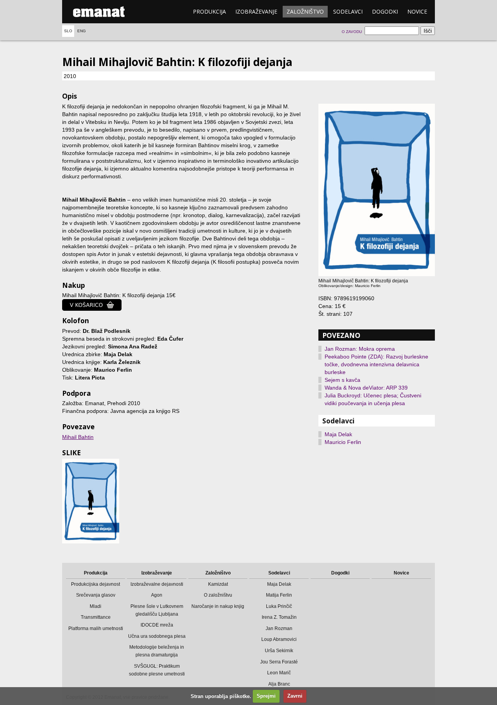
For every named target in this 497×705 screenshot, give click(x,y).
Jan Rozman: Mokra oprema (360, 349)
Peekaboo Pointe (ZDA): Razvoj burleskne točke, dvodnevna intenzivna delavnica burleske (376, 364)
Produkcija (209, 11)
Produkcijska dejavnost (95, 584)
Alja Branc (279, 684)
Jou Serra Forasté (279, 662)
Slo (68, 31)
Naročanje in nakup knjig (217, 606)
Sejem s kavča (342, 380)
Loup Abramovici (279, 639)
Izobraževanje (256, 11)
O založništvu (218, 595)
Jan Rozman (279, 628)
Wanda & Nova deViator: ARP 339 (366, 388)
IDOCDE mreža (157, 625)
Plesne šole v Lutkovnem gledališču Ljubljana (156, 610)
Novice (417, 11)
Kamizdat (218, 584)
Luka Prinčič (279, 606)
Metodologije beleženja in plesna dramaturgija (156, 651)
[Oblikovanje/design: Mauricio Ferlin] (90, 501)
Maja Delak (338, 434)
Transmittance (96, 617)
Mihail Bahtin (78, 437)
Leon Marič (279, 672)
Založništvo (305, 11)
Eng (81, 31)
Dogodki (385, 11)
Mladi (95, 606)
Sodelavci (348, 11)
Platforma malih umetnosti (95, 628)
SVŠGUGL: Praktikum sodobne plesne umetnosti (157, 670)
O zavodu (352, 32)
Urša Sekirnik (279, 650)
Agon (156, 595)
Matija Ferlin (279, 595)
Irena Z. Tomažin (279, 617)
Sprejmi (266, 696)
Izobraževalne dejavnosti (156, 584)
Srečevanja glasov (95, 595)
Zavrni (294, 696)
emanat (99, 11)
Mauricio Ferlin (343, 442)
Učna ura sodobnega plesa (157, 636)
